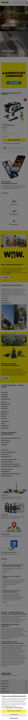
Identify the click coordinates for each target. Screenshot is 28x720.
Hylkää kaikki (14, 714)
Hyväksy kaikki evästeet (14, 711)
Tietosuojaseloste (18, 707)
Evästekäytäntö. (9, 707)
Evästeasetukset (14, 718)
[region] (14, 707)
